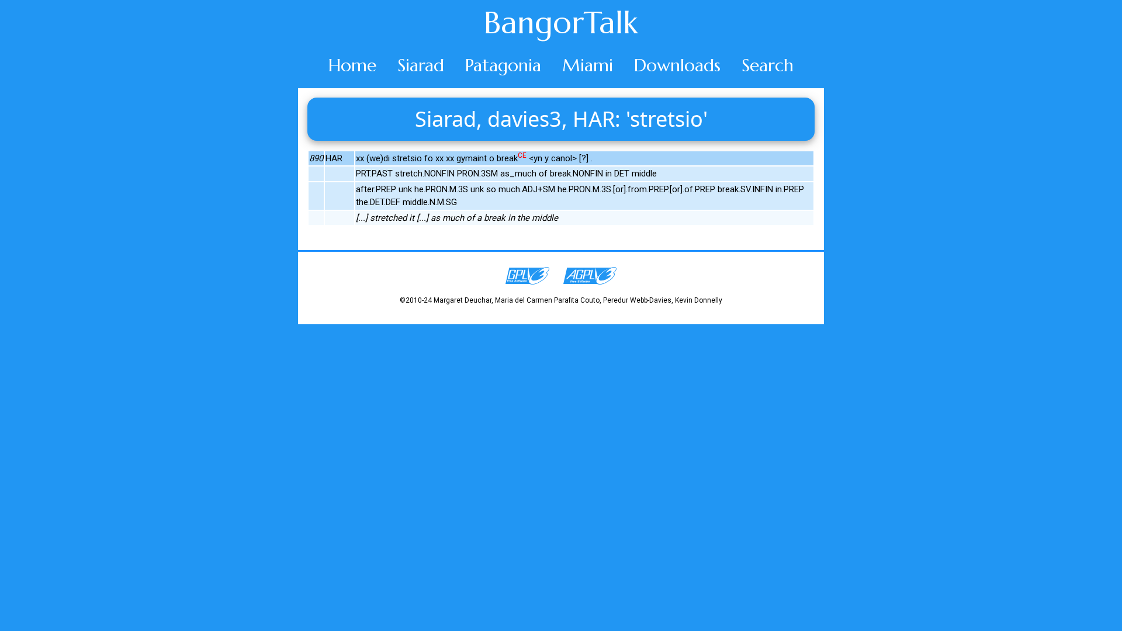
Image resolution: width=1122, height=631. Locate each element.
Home (352, 65)
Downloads (677, 65)
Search (768, 65)
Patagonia (503, 65)
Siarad (420, 65)
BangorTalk (561, 23)
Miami (587, 65)
